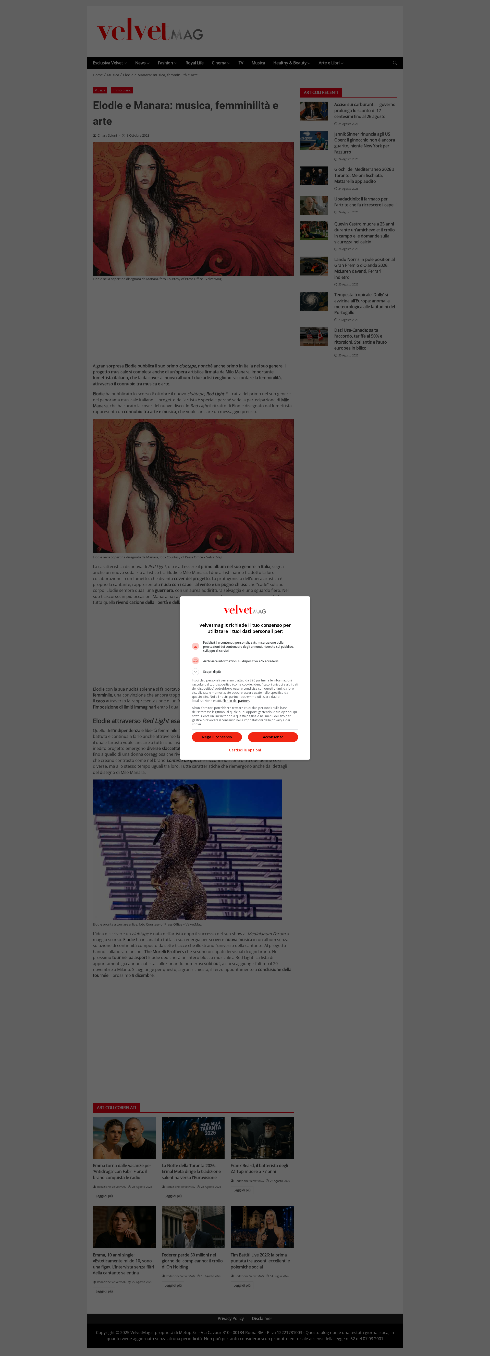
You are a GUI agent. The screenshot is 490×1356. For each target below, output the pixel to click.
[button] (245, 671)
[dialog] (245, 678)
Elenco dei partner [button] (236, 701)
